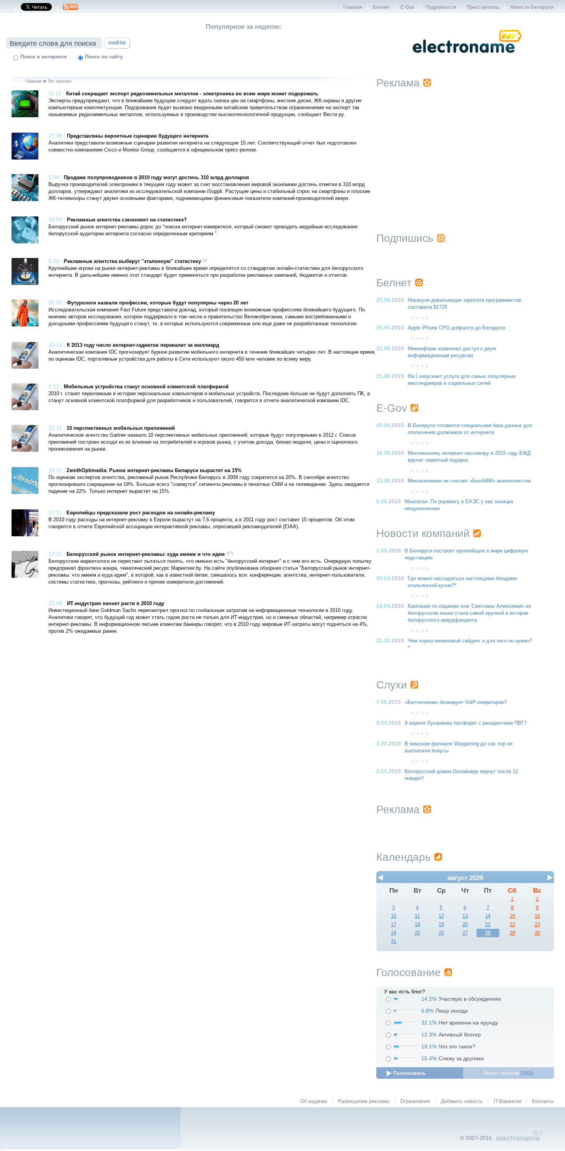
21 (487, 924)
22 (512, 924)
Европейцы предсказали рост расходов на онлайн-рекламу (140, 513)
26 (441, 933)
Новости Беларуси (531, 7)
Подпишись (405, 238)
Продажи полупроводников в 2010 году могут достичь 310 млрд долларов (156, 177)
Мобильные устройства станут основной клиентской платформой (146, 386)
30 (537, 933)
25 (417, 933)
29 (512, 933)
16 (537, 916)
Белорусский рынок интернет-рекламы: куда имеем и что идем (145, 554)
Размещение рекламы (363, 1101)
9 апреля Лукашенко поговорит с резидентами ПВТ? (466, 723)
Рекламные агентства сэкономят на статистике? (127, 220)
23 (537, 924)
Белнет (381, 7)
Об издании (313, 1101)
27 (465, 933)
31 (393, 941)
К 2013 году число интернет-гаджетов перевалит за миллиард (143, 345)
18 (417, 924)
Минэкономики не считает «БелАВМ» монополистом (469, 481)
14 (487, 916)
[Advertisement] (465, 151)
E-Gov (407, 7)
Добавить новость (462, 1101)
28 (487, 933)
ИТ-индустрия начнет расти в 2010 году (115, 603)
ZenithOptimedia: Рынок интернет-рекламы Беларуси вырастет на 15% (154, 470)
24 (393, 933)
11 (417, 916)
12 (441, 916)
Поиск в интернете (43, 57)
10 (393, 916)
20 (465, 924)
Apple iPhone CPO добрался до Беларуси (456, 328)
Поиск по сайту (104, 57)
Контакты (542, 1101)
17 (393, 924)
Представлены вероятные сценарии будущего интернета (137, 136)
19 (441, 924)
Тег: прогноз (59, 81)
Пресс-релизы (483, 7)
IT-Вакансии (507, 1101)
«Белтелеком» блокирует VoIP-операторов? (456, 702)
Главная (352, 7)
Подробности (440, 7)
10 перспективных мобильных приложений (120, 428)
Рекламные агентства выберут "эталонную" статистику (132, 261)
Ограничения (415, 1101)
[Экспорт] (70, 9)
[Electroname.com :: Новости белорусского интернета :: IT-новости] (467, 58)
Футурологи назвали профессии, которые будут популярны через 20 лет (157, 303)
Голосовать (410, 1073)
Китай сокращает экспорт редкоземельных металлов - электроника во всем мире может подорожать (192, 93)
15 (512, 916)
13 (465, 916)
